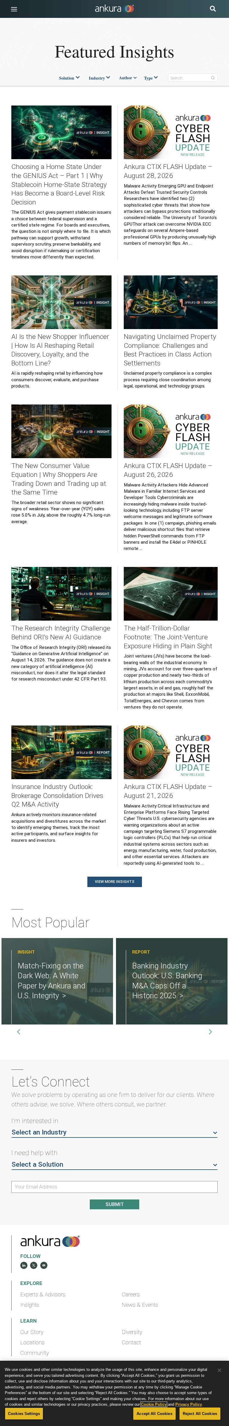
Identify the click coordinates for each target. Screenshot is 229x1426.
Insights (29, 1305)
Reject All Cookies (200, 1413)
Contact (131, 1342)
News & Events (140, 1305)
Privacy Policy (188, 1404)
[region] (114, 1393)
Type (148, 78)
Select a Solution (37, 1164)
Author (125, 77)
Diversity (132, 1332)
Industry (97, 78)
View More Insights (114, 881)
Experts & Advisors (42, 1294)
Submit (115, 1204)
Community (34, 1353)
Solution (66, 78)
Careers (131, 1294)
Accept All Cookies (154, 1413)
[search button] (213, 9)
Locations (32, 1342)
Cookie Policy (154, 1404)
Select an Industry (39, 1132)
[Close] (219, 1370)
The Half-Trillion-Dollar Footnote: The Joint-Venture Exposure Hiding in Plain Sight (168, 637)
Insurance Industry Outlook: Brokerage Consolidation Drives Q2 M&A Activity (57, 795)
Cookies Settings (24, 1413)
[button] (14, 9)
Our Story (32, 1332)
